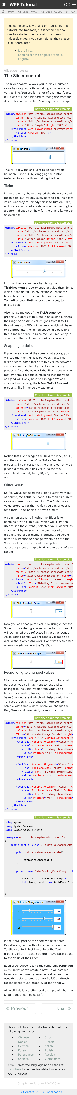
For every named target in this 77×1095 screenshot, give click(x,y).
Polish (49, 1050)
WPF (11, 11)
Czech (49, 1037)
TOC (66, 4)
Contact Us (30, 1092)
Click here (14, 1069)
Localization (53, 1092)
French (49, 1041)
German (23, 1046)
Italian (49, 1046)
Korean (22, 1050)
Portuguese (26, 1054)
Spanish (23, 1059)
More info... (25, 50)
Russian (50, 1054)
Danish (22, 1041)
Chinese (23, 1037)
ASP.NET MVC (27, 11)
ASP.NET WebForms (54, 11)
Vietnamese (53, 1059)
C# (73, 11)
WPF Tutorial (23, 4)
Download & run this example (52, 108)
